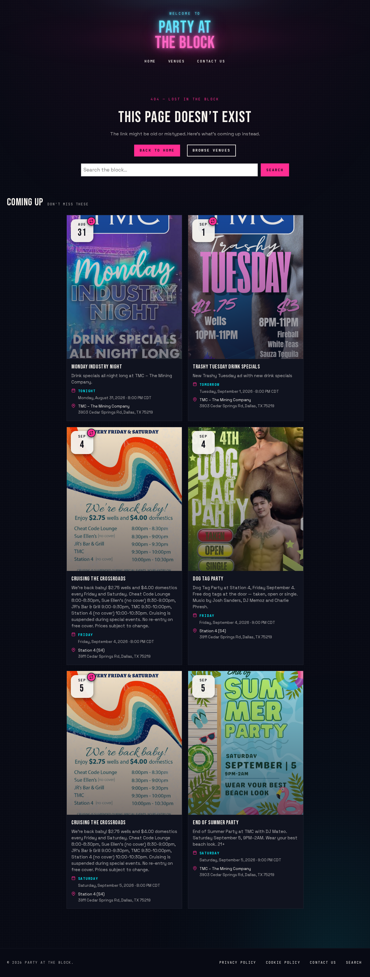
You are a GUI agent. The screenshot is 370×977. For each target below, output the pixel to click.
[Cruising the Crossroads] (124, 546)
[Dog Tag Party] (245, 546)
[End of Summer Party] (245, 789)
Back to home (157, 150)
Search (275, 169)
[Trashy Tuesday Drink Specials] (245, 318)
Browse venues (211, 150)
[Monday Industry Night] (124, 318)
